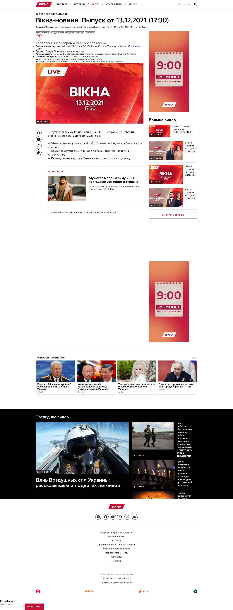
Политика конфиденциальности (116, 582)
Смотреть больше (173, 215)
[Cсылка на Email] (135, 517)
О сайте (116, 540)
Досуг (133, 4)
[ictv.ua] (143, 591)
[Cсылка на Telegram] (98, 517)
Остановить (90, 33)
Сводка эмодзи (57, 33)
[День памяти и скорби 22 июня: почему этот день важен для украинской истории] (153, 474)
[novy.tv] (195, 591)
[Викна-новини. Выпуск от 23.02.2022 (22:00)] (166, 150)
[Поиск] (195, 4)
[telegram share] (39, 139)
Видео (95, 4)
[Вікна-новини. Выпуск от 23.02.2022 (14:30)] (166, 197)
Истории (79, 4)
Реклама (116, 561)
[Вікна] (44, 4)
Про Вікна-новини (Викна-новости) (117, 544)
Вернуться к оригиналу (74, 33)
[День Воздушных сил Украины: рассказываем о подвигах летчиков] (82, 448)
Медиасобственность (116, 552)
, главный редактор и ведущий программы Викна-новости (72, 27)
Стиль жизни (114, 4)
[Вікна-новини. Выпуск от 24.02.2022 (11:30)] (159, 131)
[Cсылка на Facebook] (106, 517)
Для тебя (61, 4)
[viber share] (39, 146)
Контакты (116, 557)
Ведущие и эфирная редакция (116, 532)
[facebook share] (39, 133)
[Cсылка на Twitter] (127, 517)
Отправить (34, 607)
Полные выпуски (56, 14)
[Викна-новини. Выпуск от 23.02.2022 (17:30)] (166, 174)
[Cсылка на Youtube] (113, 517)
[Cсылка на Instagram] (120, 517)
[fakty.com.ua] (89, 591)
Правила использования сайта (116, 578)
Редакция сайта (116, 536)
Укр (180, 4)
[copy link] (39, 152)
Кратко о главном (43, 33)
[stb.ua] (38, 591)
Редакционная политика (116, 548)
